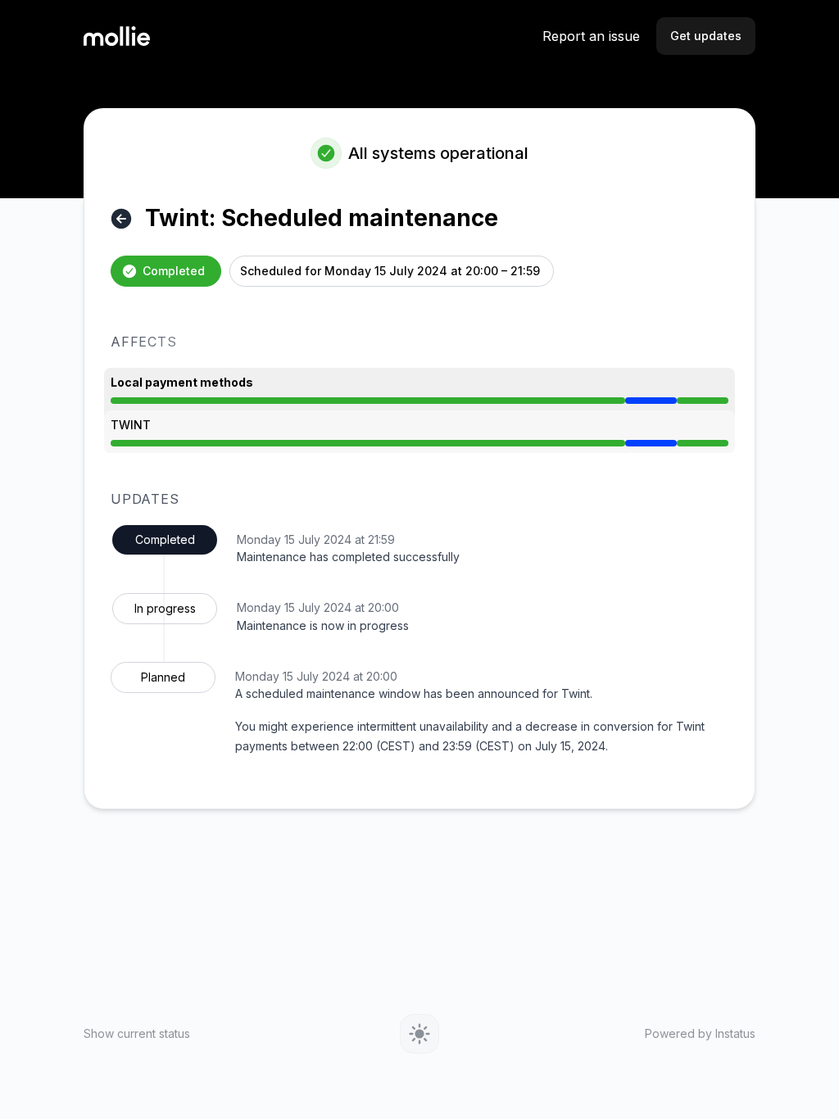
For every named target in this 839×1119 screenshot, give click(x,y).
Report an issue (591, 36)
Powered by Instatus (700, 1033)
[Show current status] (121, 219)
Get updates (705, 36)
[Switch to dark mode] (419, 1033)
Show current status (137, 1033)
